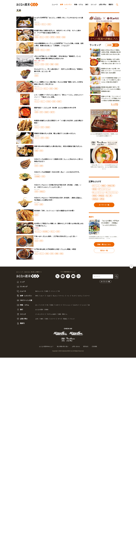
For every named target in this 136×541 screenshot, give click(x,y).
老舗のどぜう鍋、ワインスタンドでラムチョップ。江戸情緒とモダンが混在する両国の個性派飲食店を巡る (111, 99)
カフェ (80, 295)
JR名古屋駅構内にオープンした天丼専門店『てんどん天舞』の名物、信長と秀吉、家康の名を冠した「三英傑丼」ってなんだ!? (58, 44)
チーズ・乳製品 (62, 319)
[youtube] (73, 276)
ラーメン (61, 295)
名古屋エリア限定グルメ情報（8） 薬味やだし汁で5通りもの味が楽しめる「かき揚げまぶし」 (58, 224)
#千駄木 (48, 101)
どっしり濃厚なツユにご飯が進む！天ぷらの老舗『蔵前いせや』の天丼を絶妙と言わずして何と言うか (58, 83)
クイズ (42, 305)
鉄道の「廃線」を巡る (39, 60)
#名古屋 (37, 50)
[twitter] (57, 276)
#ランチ (37, 137)
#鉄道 (56, 64)
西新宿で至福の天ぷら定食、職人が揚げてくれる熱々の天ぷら (55, 133)
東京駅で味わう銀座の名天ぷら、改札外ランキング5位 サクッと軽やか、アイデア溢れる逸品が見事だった (57, 32)
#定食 (47, 137)
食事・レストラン (66, 4)
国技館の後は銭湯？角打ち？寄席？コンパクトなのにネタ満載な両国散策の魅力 (111, 89)
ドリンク (72, 319)
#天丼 (49, 24)
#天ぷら (44, 24)
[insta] (78, 276)
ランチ (74, 295)
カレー (42, 295)
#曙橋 (56, 253)
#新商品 (95, 199)
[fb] (68, 276)
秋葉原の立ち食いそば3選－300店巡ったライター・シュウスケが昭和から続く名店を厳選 (111, 70)
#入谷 (36, 240)
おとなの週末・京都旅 (41, 309)
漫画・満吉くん (62, 314)
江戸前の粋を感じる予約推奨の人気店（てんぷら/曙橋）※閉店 (55, 249)
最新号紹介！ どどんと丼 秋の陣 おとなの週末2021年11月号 (55, 107)
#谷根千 (59, 101)
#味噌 (36, 112)
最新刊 (111, 4)
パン (68, 295)
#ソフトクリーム (111, 192)
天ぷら (55, 295)
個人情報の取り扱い (63, 346)
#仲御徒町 (37, 176)
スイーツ (87, 295)
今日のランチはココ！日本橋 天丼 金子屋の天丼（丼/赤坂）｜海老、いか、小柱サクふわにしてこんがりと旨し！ (57, 186)
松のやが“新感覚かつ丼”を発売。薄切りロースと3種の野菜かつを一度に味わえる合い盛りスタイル (111, 61)
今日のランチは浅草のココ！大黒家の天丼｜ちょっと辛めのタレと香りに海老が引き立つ (58, 160)
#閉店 (61, 253)
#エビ (36, 253)
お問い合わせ (76, 346)
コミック (94, 4)
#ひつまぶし (38, 231)
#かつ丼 (108, 196)
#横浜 (103, 186)
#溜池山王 (42, 191)
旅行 (86, 4)
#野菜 (102, 199)
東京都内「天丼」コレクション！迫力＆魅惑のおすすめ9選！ (54, 210)
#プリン (37, 64)
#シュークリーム (98, 192)
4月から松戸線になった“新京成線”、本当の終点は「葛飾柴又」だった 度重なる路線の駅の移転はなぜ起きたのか (57, 57)
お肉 (36, 319)
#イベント (96, 186)
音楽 (51, 305)
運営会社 (85, 346)
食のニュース (39, 291)
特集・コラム (78, 4)
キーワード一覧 (105, 281)
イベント (53, 291)
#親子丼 (52, 112)
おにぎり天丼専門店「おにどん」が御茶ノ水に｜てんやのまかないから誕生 (58, 19)
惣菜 (46, 319)
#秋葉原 (47, 127)
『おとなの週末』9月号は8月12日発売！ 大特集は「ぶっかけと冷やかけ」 (110, 223)
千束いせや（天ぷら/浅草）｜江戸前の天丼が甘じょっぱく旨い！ (56, 236)
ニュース (55, 4)
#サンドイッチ (38, 88)
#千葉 (42, 64)
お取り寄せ (102, 4)
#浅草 (41, 165)
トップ (22, 282)
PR (59, 291)
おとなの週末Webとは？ (46, 346)
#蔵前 (56, 88)
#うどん (37, 101)
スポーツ (58, 305)
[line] (63, 276)
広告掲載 (94, 346)
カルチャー (76, 305)
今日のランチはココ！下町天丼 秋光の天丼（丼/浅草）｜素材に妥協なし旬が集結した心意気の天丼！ (58, 199)
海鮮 (41, 319)
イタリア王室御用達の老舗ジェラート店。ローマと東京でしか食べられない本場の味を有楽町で (111, 80)
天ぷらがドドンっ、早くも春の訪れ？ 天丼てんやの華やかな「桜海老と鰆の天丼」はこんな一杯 (58, 70)
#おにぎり (37, 24)
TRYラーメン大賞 (26, 300)
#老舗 (63, 37)
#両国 (36, 150)
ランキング (23, 286)
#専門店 (52, 37)
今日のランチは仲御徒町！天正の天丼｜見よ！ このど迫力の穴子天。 (57, 172)
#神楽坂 (101, 196)
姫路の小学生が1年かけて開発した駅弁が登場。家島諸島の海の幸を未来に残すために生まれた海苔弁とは (111, 52)
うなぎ (49, 295)
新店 (47, 291)
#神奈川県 (111, 186)
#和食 (36, 37)
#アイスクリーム (104, 189)
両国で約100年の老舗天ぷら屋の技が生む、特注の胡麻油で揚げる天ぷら (58, 146)
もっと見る (114, 104)
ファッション (67, 305)
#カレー (43, 101)
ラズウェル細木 (51, 314)
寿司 (36, 295)
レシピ (84, 305)
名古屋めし (36, 227)
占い (36, 305)
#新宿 (94, 196)
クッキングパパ (39, 314)
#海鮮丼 (46, 112)
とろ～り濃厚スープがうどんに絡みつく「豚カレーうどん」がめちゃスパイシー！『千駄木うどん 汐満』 (58, 96)
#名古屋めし (46, 231)
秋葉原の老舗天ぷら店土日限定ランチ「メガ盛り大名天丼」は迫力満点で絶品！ (58, 122)
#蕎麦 (52, 64)
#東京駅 (58, 37)
